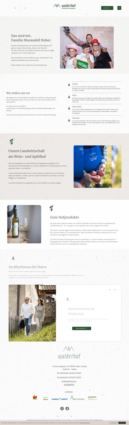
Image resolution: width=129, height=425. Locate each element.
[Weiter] (115, 290)
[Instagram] (62, 408)
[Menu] (119, 8)
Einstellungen (113, 423)
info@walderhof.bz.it (68, 381)
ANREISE (69, 392)
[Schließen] (127, 423)
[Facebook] (67, 408)
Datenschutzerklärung (85, 422)
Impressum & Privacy (41, 420)
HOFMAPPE (69, 384)
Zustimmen (122, 423)
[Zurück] (110, 290)
